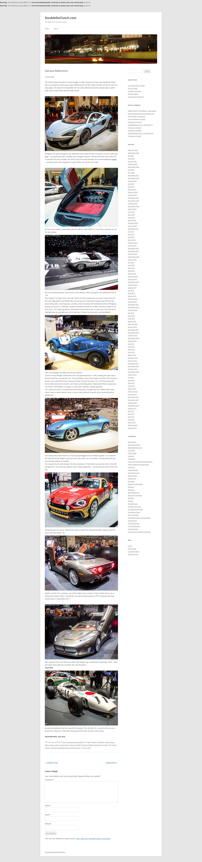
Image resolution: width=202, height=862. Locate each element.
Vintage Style (112, 762)
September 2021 (133, 153)
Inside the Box (133, 470)
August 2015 (132, 288)
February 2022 (133, 150)
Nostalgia (131, 481)
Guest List (131, 467)
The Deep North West (135, 509)
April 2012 (131, 386)
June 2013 (131, 347)
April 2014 (131, 319)
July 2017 (131, 231)
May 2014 (131, 316)
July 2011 (131, 411)
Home (47, 29)
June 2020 (131, 173)
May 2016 (131, 268)
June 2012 (131, 380)
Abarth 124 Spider (98, 742)
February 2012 (133, 391)
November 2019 (133, 178)
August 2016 (132, 260)
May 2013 (131, 349)
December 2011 (133, 397)
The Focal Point (133, 515)
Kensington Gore (134, 473)
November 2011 (133, 400)
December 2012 (133, 363)
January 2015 (132, 302)
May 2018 (131, 215)
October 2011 (132, 403)
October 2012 (132, 369)
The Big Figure (133, 504)
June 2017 (131, 234)
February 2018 (133, 223)
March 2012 (132, 389)
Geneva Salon (54, 745)
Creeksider (131, 459)
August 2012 (132, 375)
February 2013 (133, 358)
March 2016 (132, 274)
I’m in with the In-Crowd (136, 86)
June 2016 (131, 265)
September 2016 (133, 257)
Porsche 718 (107, 745)
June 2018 (131, 212)
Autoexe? (142, 116)
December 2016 (133, 248)
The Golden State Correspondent (139, 518)
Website (48, 824)
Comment (49, 780)
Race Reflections (133, 493)
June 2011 (131, 414)
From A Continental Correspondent (140, 462)
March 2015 (132, 296)
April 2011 (131, 420)
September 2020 (133, 167)
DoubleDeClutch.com (60, 18)
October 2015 (132, 285)
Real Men (131, 498)
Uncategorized (133, 529)
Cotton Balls (132, 453)
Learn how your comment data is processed (93, 838)
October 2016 (132, 254)
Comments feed (133, 551)
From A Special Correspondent (72, 742)
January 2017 (132, 246)
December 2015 (133, 282)
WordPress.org (133, 554)
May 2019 (131, 187)
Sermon (130, 501)
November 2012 (133, 366)
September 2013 (133, 338)
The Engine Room (134, 512)
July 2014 (131, 313)
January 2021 (132, 161)
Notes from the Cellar (135, 484)
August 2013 (132, 341)
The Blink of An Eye (134, 507)
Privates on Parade (134, 91)
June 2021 (131, 159)
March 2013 (132, 355)
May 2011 (131, 417)
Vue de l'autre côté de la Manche (139, 532)
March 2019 (132, 189)
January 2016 (132, 279)
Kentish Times (51, 762)
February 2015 (133, 299)
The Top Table (133, 88)
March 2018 (132, 220)
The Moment (132, 521)
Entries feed (132, 549)
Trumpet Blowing (134, 526)
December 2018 (133, 198)
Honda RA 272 (64, 745)
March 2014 (132, 321)
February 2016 (133, 276)
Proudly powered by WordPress (55, 852)
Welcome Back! (133, 94)
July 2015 (131, 290)
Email (48, 815)
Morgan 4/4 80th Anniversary (92, 745)
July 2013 (131, 344)
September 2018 (133, 206)
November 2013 (133, 333)
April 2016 (131, 271)
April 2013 (131, 352)
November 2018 (133, 201)
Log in (130, 546)
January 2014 (132, 327)
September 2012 (133, 372)
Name (48, 805)
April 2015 (131, 293)
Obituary (131, 487)
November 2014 (133, 307)
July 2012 (131, 377)
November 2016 (133, 251)
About (56, 29)
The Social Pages (133, 523)
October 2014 (132, 310)
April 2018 (131, 217)
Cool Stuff (131, 450)
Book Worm (132, 442)
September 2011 (133, 406)
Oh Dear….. (131, 490)
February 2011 (133, 425)
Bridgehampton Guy (135, 448)
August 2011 (132, 408)
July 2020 (131, 170)
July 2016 (131, 262)
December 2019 (133, 175)
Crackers (131, 456)
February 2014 (133, 324)
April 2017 (131, 237)
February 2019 (133, 192)
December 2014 (133, 304)
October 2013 (132, 335)
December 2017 (133, 229)
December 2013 (133, 330)
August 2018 (132, 209)
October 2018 (132, 203)
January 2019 (132, 195)
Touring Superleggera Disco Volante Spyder (65, 748)
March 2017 (132, 240)
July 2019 (131, 184)
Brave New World (134, 445)
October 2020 (132, 164)
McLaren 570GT (75, 745)
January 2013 (132, 361)
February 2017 (133, 243)
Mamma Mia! (132, 476)
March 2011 (132, 422)
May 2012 (131, 383)
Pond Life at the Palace (136, 97)
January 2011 (132, 428)
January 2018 (132, 226)
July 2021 (131, 156)
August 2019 (132, 181)
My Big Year (132, 478)
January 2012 (132, 394)
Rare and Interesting (135, 495)
